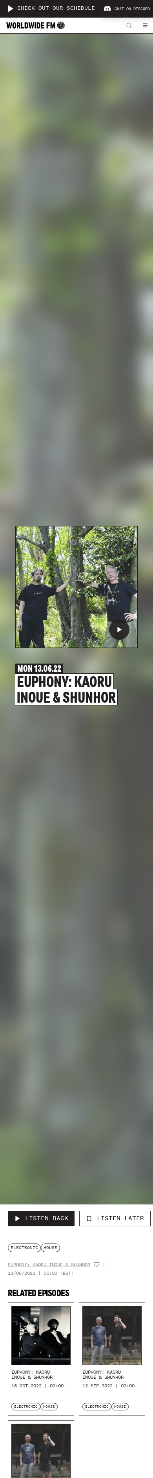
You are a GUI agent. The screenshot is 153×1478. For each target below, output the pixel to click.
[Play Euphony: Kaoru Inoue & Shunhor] (119, 629)
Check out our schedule (56, 8)
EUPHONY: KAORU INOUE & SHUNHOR (49, 1264)
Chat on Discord (132, 9)
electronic (24, 1247)
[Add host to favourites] (96, 1264)
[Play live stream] (10, 9)
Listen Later (120, 1218)
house (50, 1247)
